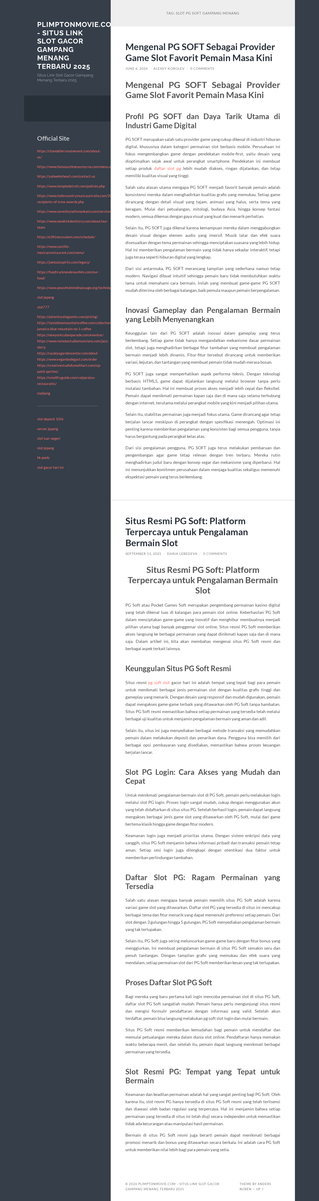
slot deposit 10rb (50, 419)
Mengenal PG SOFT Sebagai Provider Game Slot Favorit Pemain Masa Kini (200, 52)
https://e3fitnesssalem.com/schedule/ (66, 237)
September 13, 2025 (143, 554)
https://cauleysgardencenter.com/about (67, 353)
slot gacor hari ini (50, 467)
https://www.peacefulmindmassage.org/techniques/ (77, 288)
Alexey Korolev (169, 68)
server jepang (47, 429)
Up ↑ (260, 1189)
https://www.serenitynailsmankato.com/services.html (78, 211)
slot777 (43, 307)
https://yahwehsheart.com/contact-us (66, 176)
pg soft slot (159, 682)
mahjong (43, 393)
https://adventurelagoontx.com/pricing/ (67, 317)
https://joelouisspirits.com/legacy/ (63, 262)
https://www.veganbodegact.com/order (67, 359)
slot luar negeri (48, 438)
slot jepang (45, 297)
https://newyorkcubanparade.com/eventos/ (70, 335)
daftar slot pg (167, 168)
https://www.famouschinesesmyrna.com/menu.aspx (76, 167)
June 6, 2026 (136, 68)
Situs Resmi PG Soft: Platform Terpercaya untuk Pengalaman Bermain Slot (186, 531)
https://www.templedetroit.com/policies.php (71, 186)
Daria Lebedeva (182, 554)
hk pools (43, 457)
